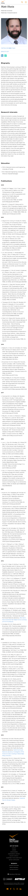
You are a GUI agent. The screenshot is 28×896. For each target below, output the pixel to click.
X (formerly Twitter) (14, 889)
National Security (14, 869)
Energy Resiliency (14, 867)
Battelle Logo (20, 879)
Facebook (10, 889)
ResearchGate (5, 55)
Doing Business (14, 851)
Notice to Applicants (14, 859)
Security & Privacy (14, 855)
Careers (14, 849)
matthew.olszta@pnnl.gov (8, 48)
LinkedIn (2, 55)
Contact (14, 847)
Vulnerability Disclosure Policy (14, 857)
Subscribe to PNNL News (14, 874)
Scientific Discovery (14, 865)
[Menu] (26, 2)
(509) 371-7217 (5, 51)
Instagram (17, 889)
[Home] (14, 838)
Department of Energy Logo (8, 879)
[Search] (22, 2)
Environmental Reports (14, 853)
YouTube (7, 889)
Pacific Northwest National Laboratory (3, 2)
